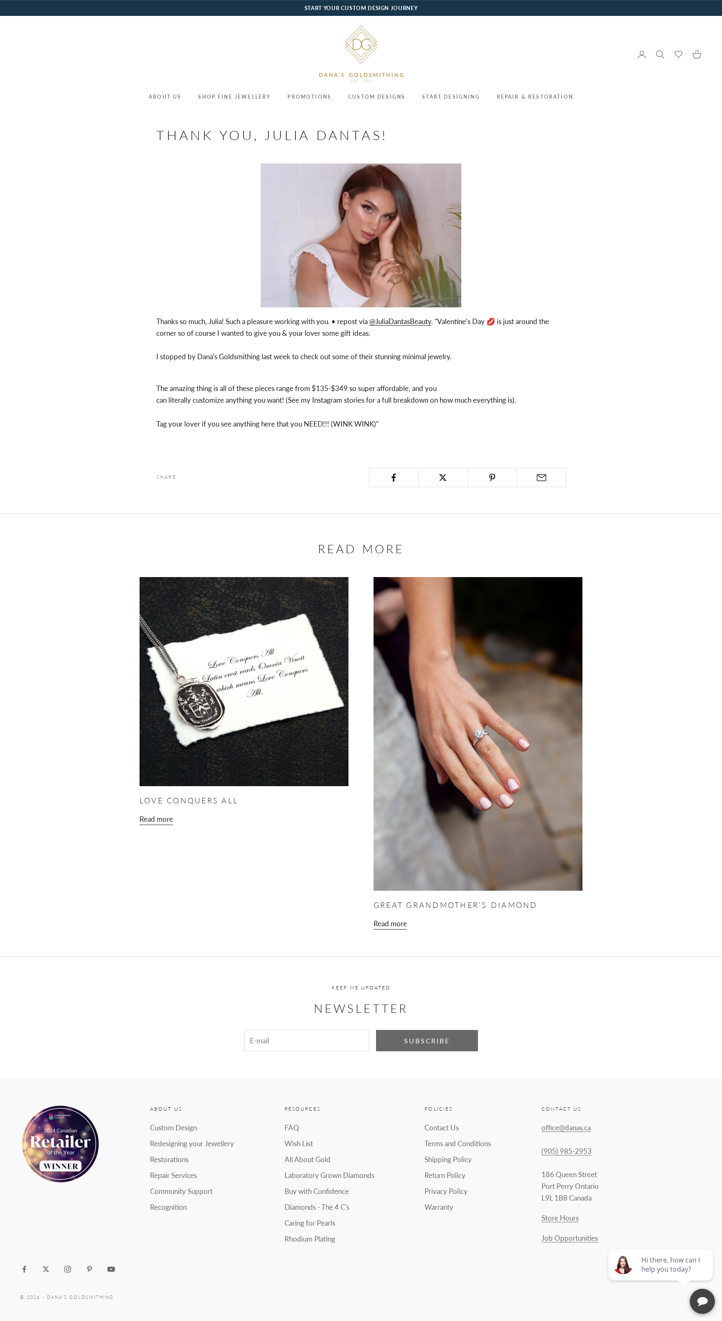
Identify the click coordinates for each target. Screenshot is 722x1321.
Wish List (299, 1143)
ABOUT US (165, 97)
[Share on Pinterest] (492, 477)
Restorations (169, 1159)
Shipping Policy (448, 1159)
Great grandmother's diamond (455, 905)
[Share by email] (541, 477)
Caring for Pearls (310, 1223)
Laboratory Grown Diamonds (329, 1175)
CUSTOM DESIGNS (376, 97)
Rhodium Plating (310, 1238)
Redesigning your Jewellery (192, 1143)
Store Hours (560, 1218)
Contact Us (442, 1127)
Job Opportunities (570, 1238)
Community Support (181, 1191)
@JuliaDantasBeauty (400, 321)
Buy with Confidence (317, 1191)
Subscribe (427, 1041)
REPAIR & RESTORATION (535, 97)
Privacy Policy (446, 1191)
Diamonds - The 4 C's (317, 1207)
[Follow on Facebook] (24, 1269)
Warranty (439, 1207)
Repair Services (173, 1175)
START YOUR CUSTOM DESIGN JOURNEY (361, 8)
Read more (156, 819)
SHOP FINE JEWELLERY (234, 97)
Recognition (168, 1207)
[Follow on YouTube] (111, 1269)
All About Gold (307, 1159)
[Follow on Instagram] (68, 1269)
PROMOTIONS (309, 97)
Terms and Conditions (458, 1143)
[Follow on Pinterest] (89, 1269)
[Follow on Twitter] (46, 1269)
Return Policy (445, 1175)
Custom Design (173, 1127)
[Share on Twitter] (443, 477)
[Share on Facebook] (393, 477)
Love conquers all (189, 800)
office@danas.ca (566, 1127)
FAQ (292, 1127)
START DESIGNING (451, 97)
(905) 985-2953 (567, 1151)
